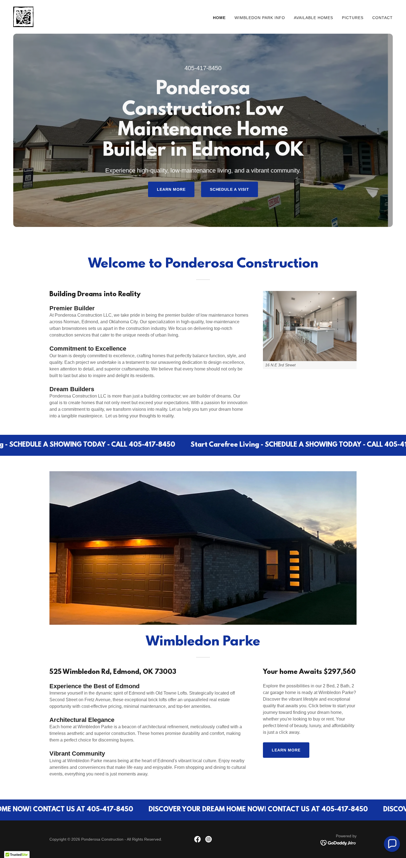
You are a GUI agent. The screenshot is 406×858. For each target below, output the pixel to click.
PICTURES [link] (352, 17)
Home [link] (219, 17)
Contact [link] (382, 17)
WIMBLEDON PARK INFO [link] (259, 17)
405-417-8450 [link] (203, 68)
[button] (392, 844)
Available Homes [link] (313, 17)
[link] (23, 16)
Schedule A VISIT (229, 189)
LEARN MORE (171, 189)
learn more (286, 750)
